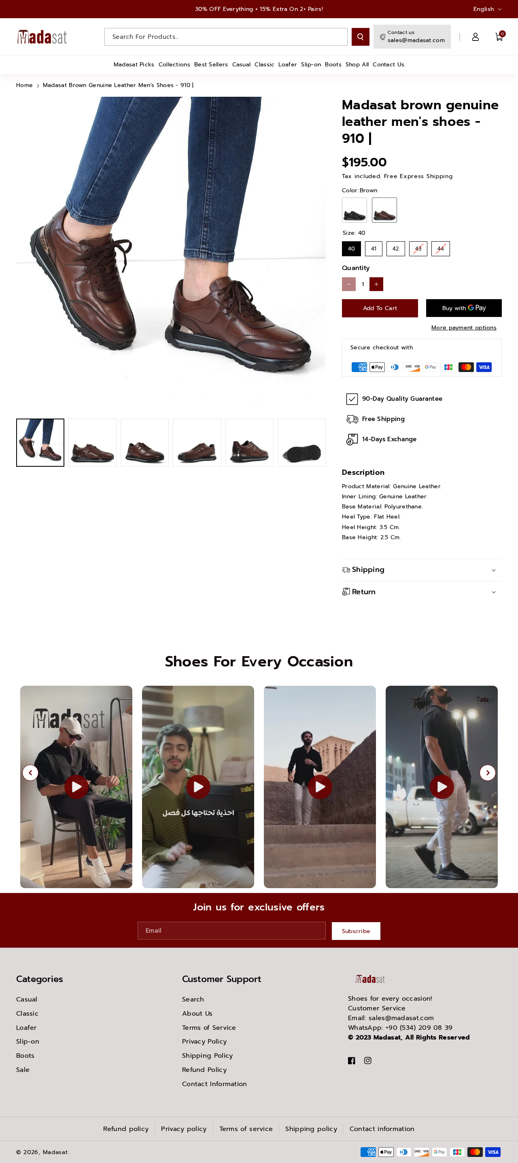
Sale (23, 1070)
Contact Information (214, 1084)
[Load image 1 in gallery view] (40, 443)
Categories (39, 979)
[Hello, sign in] (475, 37)
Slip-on (27, 1041)
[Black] (354, 210)
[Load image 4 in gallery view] (197, 443)
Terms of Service (209, 1028)
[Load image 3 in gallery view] (145, 443)
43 (418, 247)
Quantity (356, 268)
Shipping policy (311, 1129)
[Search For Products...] (360, 37)
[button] (499, 37)
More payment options (464, 327)
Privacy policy (183, 1129)
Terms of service (246, 1129)
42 (396, 247)
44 (440, 247)
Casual (27, 999)
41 (373, 247)
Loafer (26, 1028)
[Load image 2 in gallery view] (92, 443)
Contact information (382, 1129)
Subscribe (356, 931)
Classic (27, 1013)
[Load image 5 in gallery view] (249, 443)
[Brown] (384, 210)
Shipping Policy (207, 1056)
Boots (25, 1056)
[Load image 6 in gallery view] (302, 443)
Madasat (55, 1152)
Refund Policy (204, 1070)
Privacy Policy (204, 1041)
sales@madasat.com (416, 40)
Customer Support (221, 979)
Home (24, 85)
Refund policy (126, 1129)
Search (193, 999)
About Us (197, 1013)
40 (351, 247)
